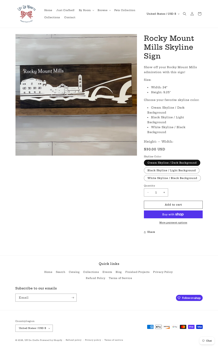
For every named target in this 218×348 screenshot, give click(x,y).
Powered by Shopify (51, 340)
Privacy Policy (163, 272)
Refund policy (74, 340)
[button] (86, 10)
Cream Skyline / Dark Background (172, 162)
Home (48, 272)
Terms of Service (120, 278)
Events (107, 272)
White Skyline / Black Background (172, 178)
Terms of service (113, 340)
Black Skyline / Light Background (171, 170)
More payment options (173, 222)
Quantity (149, 185)
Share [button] (151, 231)
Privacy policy (93, 340)
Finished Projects (137, 272)
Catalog (74, 272)
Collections (91, 272)
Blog (119, 272)
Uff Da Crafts (32, 340)
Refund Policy (95, 278)
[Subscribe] (72, 298)
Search (60, 272)
